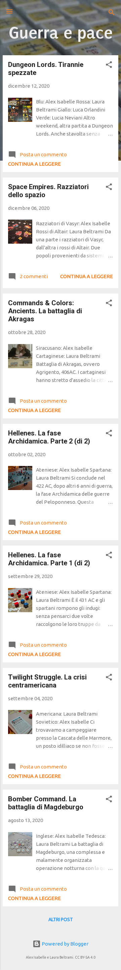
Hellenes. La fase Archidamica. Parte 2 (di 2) (49, 437)
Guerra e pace (61, 33)
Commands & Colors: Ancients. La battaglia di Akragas (45, 311)
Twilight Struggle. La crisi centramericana (47, 681)
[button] (109, 66)
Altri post (60, 919)
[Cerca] (112, 13)
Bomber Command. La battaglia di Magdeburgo (45, 803)
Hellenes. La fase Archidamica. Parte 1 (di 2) (49, 559)
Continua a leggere (34, 164)
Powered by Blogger (64, 944)
